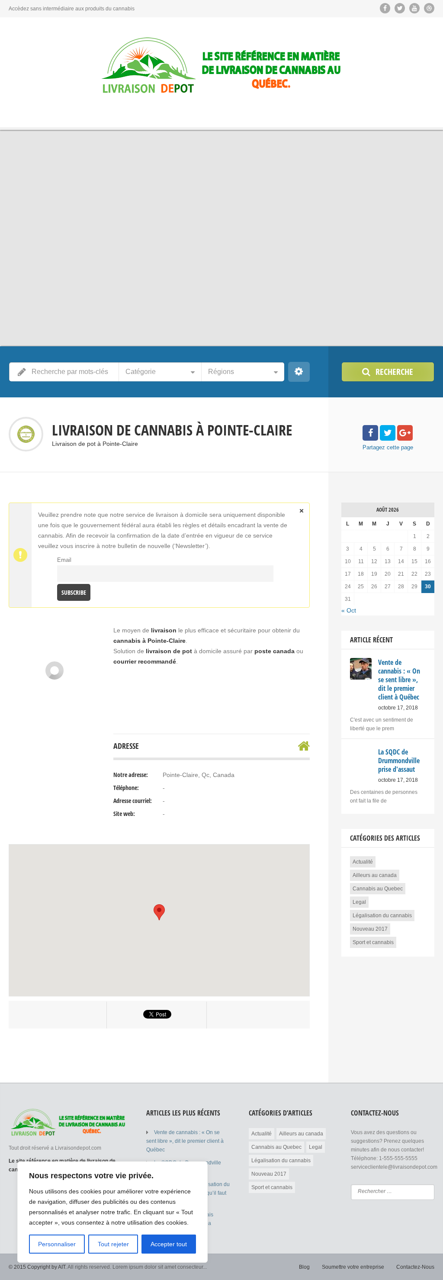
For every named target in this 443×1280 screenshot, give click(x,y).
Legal (359, 902)
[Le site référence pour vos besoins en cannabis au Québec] (221, 66)
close (301, 510)
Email (64, 560)
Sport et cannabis (373, 942)
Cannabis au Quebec (378, 889)
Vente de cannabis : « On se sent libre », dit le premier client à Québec (185, 1141)
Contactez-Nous (415, 1267)
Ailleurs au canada (375, 875)
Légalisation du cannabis (382, 915)
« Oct (348, 610)
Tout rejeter (113, 1244)
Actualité (363, 862)
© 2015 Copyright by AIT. (38, 1267)
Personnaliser (57, 1244)
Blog (304, 1267)
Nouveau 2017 (370, 929)
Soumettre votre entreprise (353, 1267)
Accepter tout (169, 1244)
